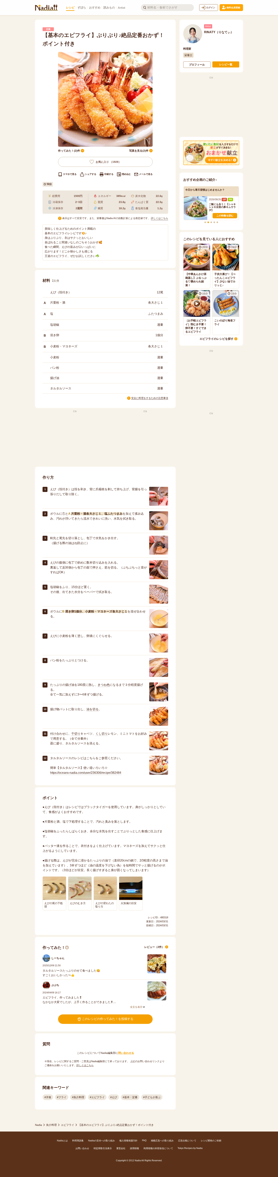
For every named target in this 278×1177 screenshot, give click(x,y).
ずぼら (82, 7)
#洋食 (47, 1097)
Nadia (38, 1124)
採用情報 (134, 1148)
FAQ (144, 1140)
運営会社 (120, 1148)
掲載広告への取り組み (162, 1140)
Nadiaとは (62, 1140)
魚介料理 (51, 1124)
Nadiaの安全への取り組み (101, 1140)
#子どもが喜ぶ (152, 1097)
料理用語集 (78, 1140)
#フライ (61, 1097)
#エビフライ (97, 1097)
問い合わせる (126, 1052)
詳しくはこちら (159, 218)
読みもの (109, 7)
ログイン (210, 7)
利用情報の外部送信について (158, 1148)
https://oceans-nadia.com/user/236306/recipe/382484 (85, 772)
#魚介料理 (78, 1097)
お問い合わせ (82, 1148)
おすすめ (94, 7)
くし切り (102, 733)
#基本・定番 (130, 1097)
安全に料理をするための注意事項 (149, 398)
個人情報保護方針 (128, 1140)
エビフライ (67, 1124)
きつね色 (104, 684)
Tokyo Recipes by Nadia (190, 1148)
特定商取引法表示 (103, 1148)
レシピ (70, 7)
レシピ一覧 (225, 64)
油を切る (92, 709)
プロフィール (197, 64)
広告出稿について (187, 1140)
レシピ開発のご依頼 (211, 1140)
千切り (75, 733)
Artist (121, 7)
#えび (113, 1097)
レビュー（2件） (154, 946)
